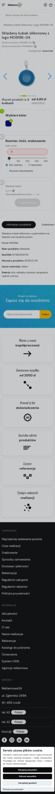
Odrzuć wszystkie (27, 776)
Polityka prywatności (13, 789)
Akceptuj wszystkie (27, 770)
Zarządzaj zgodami (27, 783)
